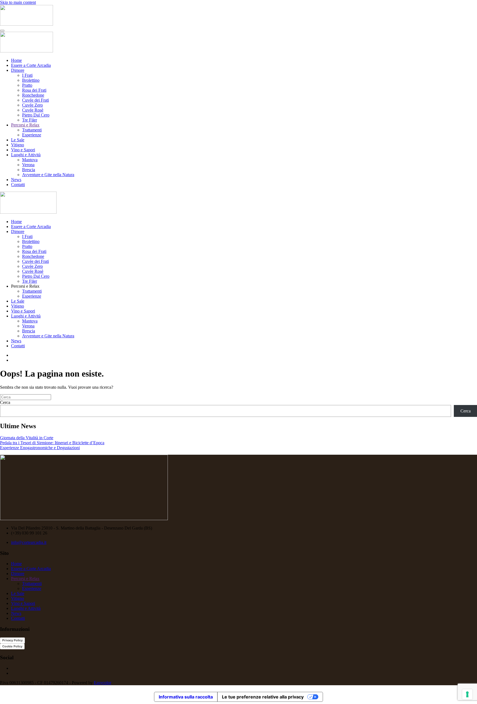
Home (16, 60)
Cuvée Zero (32, 105)
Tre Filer (29, 120)
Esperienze (31, 135)
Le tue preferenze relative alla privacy (263, 697)
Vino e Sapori (23, 149)
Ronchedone (33, 95)
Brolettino (30, 80)
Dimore (17, 70)
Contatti (18, 184)
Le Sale (17, 139)
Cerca (5, 402)
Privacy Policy (12, 640)
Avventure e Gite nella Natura (48, 174)
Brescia (28, 169)
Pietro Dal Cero (35, 115)
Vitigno (17, 144)
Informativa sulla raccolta (186, 697)
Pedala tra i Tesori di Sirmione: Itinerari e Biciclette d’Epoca (52, 442)
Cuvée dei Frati (35, 100)
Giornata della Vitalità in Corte (26, 437)
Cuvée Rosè (32, 110)
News (16, 179)
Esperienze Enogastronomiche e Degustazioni (40, 447)
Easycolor (102, 682)
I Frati (27, 75)
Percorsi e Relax (25, 125)
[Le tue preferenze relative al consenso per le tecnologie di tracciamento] (467, 694)
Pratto (27, 85)
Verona (28, 164)
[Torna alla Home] (26, 24)
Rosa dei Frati (34, 90)
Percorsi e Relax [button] (25, 286)
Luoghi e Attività (26, 154)
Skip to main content (18, 2)
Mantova (30, 159)
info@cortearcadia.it (28, 542)
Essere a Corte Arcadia (31, 65)
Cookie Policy (12, 646)
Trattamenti (32, 130)
